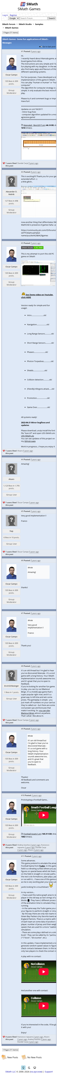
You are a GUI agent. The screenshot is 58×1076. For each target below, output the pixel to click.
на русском (36, 1071)
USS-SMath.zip (27, 435)
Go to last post (49, 46)
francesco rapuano (25, 1037)
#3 (22, 243)
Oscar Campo (11, 74)
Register (13, 15)
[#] (32, 248)
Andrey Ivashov (23, 845)
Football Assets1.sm (32, 834)
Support (49, 1071)
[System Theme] (34, 1067)
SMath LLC (10, 1071)
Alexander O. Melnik (11, 193)
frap (11, 531)
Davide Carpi (22, 163)
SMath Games (11, 27)
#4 (22, 459)
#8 (22, 666)
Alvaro (20, 450)
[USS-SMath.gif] (38, 285)
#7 (22, 613)
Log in (5, 15)
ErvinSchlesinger (11, 686)
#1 (22, 51)
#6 (22, 560)
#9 (22, 729)
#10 (22, 795)
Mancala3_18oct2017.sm (34, 125)
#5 (22, 511)
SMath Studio (25, 24)
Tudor (42, 866)
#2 (22, 172)
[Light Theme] (23, 1067)
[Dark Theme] (29, 1067)
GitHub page (30, 441)
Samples (39, 24)
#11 (22, 856)
